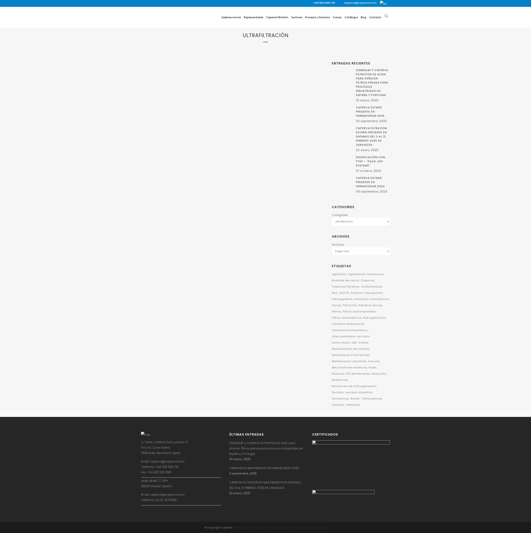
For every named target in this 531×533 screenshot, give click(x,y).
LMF (354, 343)
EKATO (344, 293)
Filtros (207, 111)
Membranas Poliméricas (350, 355)
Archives (338, 245)
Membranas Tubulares (160, 116)
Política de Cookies (277, 527)
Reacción (379, 374)
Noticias (338, 374)
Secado (338, 392)
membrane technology (187, 116)
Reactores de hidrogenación (354, 386)
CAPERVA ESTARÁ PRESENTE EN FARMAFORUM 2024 (370, 182)
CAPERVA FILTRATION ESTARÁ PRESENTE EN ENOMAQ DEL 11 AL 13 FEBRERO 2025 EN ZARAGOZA (371, 136)
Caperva (367, 280)
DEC (335, 293)
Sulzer (355, 399)
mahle (363, 343)
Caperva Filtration (345, 287)
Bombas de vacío (345, 280)
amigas (305, 527)
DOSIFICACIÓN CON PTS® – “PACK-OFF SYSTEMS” (370, 161)
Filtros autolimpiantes (359, 311)
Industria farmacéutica (349, 330)
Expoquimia (373, 293)
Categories (340, 215)
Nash (372, 367)
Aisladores (375, 274)
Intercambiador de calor (351, 336)
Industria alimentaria (348, 324)
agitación (339, 274)
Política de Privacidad (248, 527)
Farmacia (361, 299)
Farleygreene (342, 299)
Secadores (340, 399)
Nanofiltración (211, 116)
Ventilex (338, 405)
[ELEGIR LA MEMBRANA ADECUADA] (185, 78)
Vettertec (353, 405)
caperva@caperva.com (360, 3)
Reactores (340, 380)
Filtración (173, 111)
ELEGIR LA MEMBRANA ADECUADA (175, 132)
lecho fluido (341, 343)
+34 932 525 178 (324, 3)
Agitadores (356, 274)
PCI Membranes (176, 122)
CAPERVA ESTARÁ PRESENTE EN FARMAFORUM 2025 (370, 112)
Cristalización (371, 287)
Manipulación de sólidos (351, 349)
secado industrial (359, 392)
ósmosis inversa (157, 122)
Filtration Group (191, 111)
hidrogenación (374, 318)
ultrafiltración (196, 122)
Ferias (336, 305)
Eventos (357, 293)
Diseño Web (320, 527)
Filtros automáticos (346, 318)
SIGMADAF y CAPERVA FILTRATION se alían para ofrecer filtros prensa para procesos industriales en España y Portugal (372, 82)
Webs (295, 527)
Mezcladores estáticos (349, 367)
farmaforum (379, 299)
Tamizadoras (372, 399)
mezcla (374, 361)
